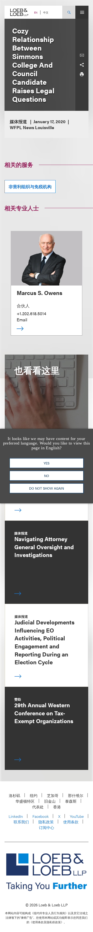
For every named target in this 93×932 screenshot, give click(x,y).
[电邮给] (81, 55)
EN (35, 12)
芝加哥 (52, 795)
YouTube (77, 816)
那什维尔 (75, 795)
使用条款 (70, 821)
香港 (57, 807)
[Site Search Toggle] (68, 12)
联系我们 (21, 821)
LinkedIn (16, 816)
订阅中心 (46, 827)
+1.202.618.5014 (31, 313)
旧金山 (50, 801)
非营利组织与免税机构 (30, 186)
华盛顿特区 (25, 801)
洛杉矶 (14, 795)
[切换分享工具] (82, 65)
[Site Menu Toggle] (81, 12)
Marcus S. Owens (39, 293)
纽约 (33, 795)
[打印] (82, 74)
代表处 (38, 807)
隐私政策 (46, 821)
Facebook (40, 816)
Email (22, 320)
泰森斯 (71, 801)
